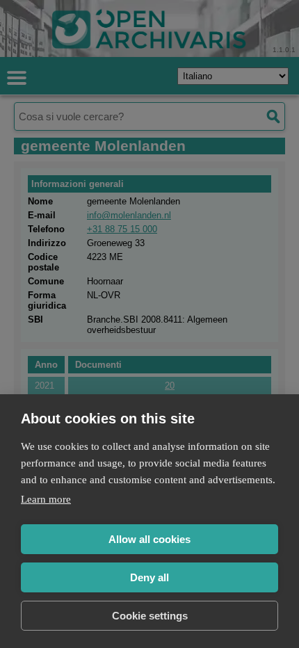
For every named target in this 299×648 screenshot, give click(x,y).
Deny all (149, 577)
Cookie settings (150, 616)
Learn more (46, 499)
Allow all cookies (149, 539)
